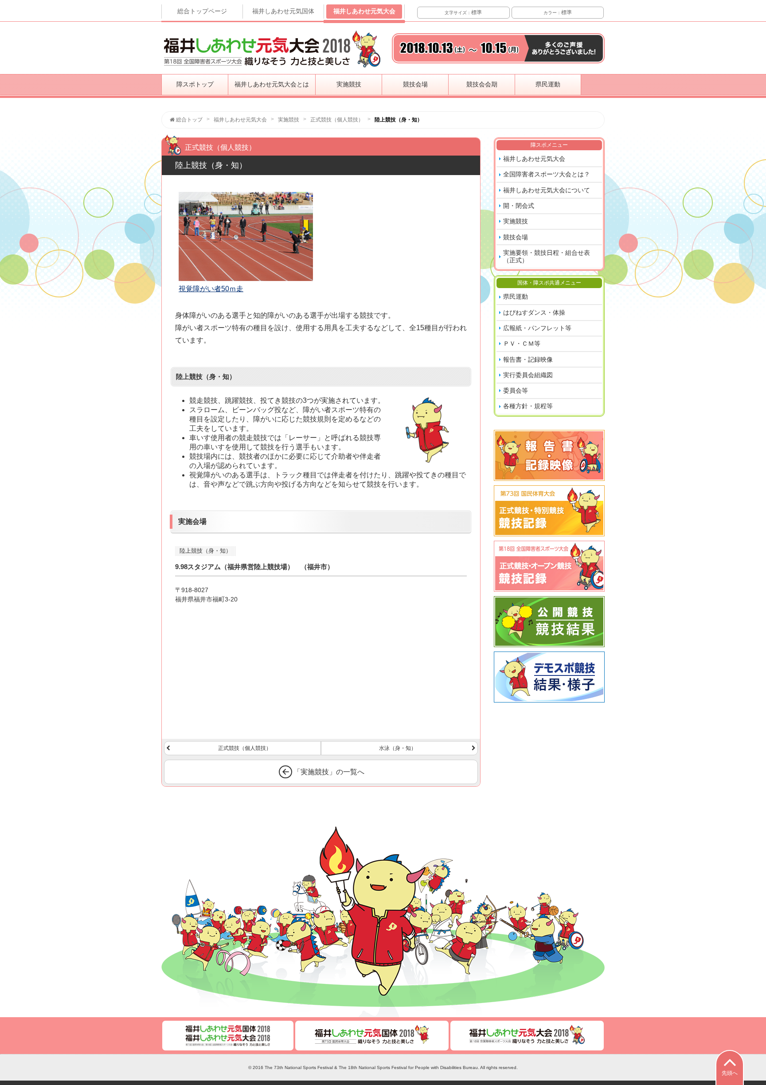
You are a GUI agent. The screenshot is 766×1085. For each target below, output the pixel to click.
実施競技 (348, 84)
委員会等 (515, 390)
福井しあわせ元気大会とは (271, 84)
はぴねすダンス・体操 (534, 312)
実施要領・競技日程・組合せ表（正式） (546, 256)
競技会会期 (481, 84)
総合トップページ (202, 11)
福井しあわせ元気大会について (546, 190)
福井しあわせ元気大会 (364, 11)
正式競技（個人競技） (244, 748)
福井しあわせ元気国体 (283, 11)
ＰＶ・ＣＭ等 (521, 343)
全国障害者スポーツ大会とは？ (546, 174)
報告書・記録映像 (528, 359)
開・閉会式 (518, 205)
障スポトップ (195, 84)
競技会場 (415, 84)
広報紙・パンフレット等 (537, 328)
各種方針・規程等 (528, 406)
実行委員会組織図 (528, 375)
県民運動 (547, 84)
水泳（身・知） (397, 748)
